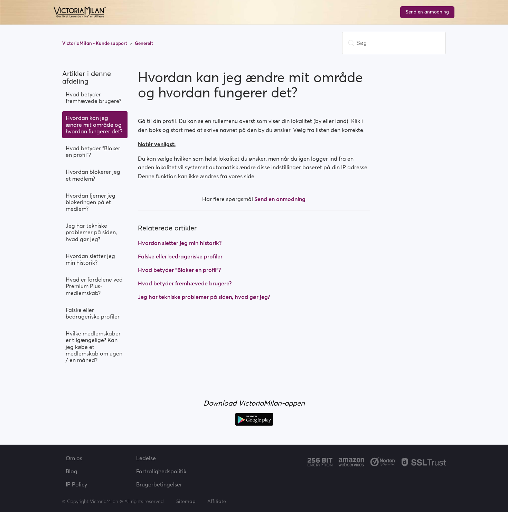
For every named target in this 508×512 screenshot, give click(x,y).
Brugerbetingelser (159, 484)
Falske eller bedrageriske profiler (93, 313)
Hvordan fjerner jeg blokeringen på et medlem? (90, 202)
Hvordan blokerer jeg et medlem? (93, 175)
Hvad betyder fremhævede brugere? (93, 97)
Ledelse (146, 458)
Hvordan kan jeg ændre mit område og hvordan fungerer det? (94, 124)
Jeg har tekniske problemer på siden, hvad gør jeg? (91, 232)
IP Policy (76, 484)
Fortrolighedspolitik (161, 471)
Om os (74, 458)
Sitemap (186, 501)
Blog (71, 471)
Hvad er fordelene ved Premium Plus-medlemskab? (94, 286)
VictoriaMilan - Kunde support (95, 43)
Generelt (144, 43)
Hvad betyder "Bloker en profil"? (93, 151)
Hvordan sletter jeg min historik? (90, 259)
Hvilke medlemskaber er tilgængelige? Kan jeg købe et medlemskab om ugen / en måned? (94, 346)
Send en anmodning (427, 12)
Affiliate (216, 501)
